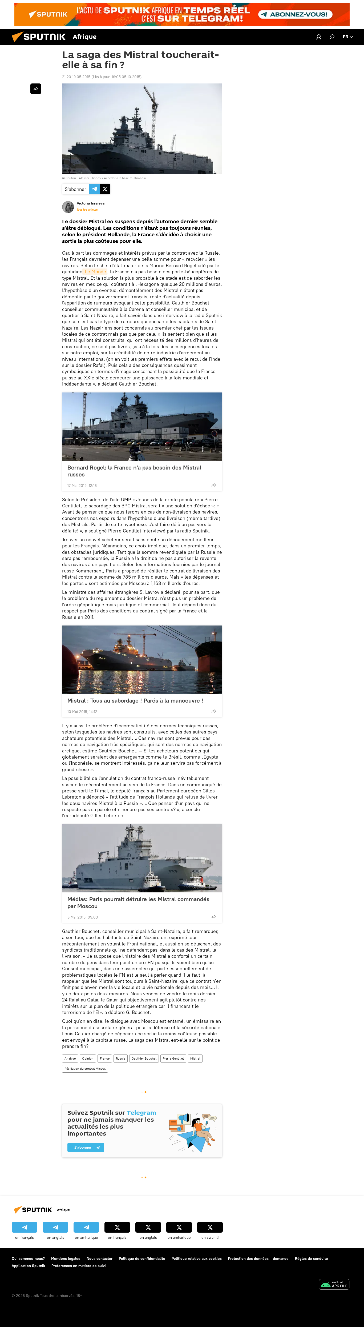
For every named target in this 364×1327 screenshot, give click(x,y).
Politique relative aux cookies (197, 1258)
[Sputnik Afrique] (41, 43)
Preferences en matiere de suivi (78, 1265)
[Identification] (318, 36)
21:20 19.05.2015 (76, 76)
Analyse (70, 1058)
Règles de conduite (311, 1258)
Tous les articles (87, 209)
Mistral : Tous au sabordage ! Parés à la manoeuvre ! (135, 700)
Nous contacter (99, 1258)
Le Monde (95, 271)
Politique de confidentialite (142, 1258)
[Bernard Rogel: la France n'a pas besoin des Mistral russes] (142, 426)
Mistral (195, 1058)
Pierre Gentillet (173, 1058)
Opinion (88, 1058)
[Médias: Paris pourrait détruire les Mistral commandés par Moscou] (142, 858)
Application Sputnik (28, 1265)
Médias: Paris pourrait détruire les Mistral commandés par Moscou (138, 902)
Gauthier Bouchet (144, 1058)
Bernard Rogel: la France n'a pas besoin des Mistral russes (134, 471)
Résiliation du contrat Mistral (85, 1069)
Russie (120, 1058)
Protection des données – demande (258, 1258)
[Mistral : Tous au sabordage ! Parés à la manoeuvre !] (142, 660)
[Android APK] (334, 1285)
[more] (213, 485)
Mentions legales (65, 1258)
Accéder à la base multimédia (125, 178)
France (105, 1058)
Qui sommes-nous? (28, 1258)
